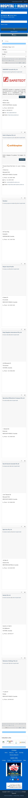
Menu (14, 35)
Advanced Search (14, 31)
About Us (11, 752)
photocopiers (6, 663)
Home (6, 752)
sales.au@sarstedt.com (11, 112)
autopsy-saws (6, 269)
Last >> (24, 62)
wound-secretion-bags (8, 71)
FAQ (16, 752)
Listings (4, 760)
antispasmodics (7, 466)
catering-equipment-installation (9, 203)
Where (2, 19)
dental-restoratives (7, 597)
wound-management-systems (9, 137)
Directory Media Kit (14, 755)
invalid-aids (6, 400)
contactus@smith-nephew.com (13, 182)
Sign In (25, 1)
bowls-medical (6, 334)
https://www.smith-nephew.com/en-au (16, 184)
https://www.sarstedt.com (13, 115)
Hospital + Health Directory (15, 791)
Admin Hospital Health (18, 71)
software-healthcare (7, 531)
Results (4, 54)
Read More (22, 97)
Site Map (21, 752)
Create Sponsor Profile (17, 1)
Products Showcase (17, 760)
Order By (4, 49)
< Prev (6, 62)
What (2, 10)
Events (9, 760)
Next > (20, 62)
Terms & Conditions (8, 795)
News (24, 760)
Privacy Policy (16, 795)
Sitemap (22, 795)
